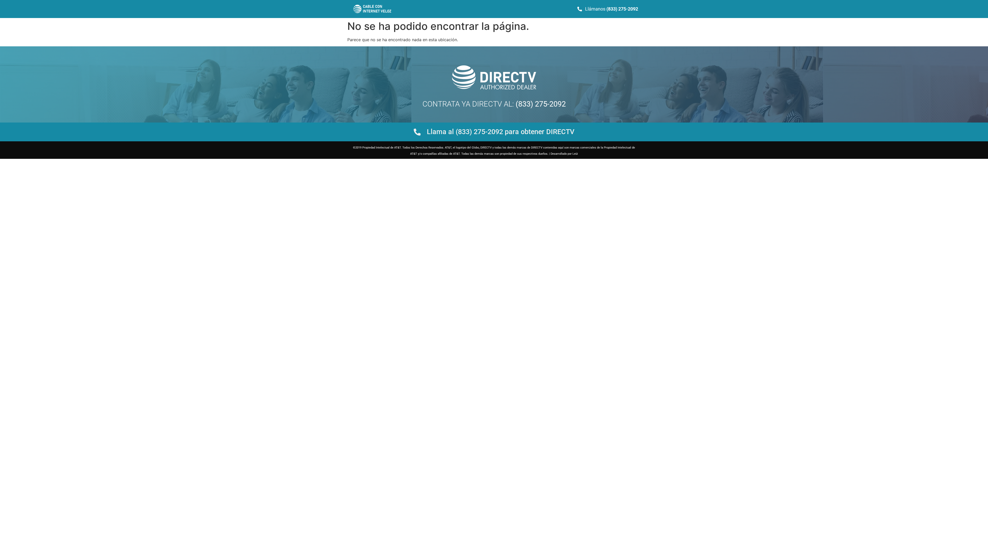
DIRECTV (487, 104)
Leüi (575, 153)
